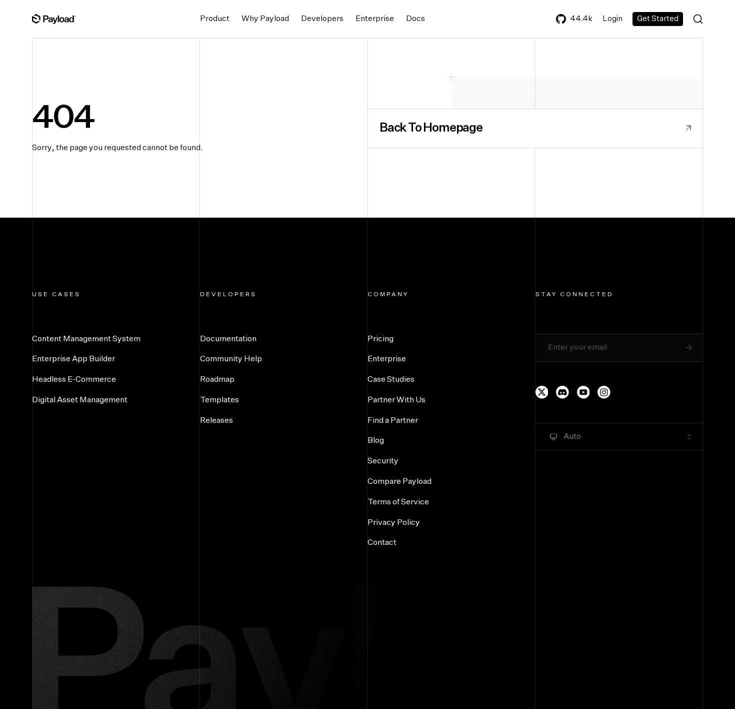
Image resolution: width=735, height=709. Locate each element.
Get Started (657, 19)
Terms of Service (398, 502)
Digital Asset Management (80, 400)
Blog (376, 441)
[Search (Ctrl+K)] (698, 19)
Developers (322, 19)
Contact (382, 543)
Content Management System (86, 339)
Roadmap (217, 380)
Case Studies (391, 380)
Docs (415, 19)
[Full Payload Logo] (54, 19)
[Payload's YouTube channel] (583, 392)
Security (383, 461)
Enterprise (375, 19)
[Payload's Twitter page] (542, 392)
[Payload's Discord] (562, 392)
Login (612, 19)
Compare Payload (400, 482)
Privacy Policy (394, 523)
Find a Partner (393, 421)
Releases (216, 421)
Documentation (228, 339)
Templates (219, 400)
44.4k (581, 19)
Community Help (231, 359)
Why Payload (265, 19)
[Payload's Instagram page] (604, 392)
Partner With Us (397, 400)
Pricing (381, 339)
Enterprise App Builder (73, 359)
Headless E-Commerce (74, 380)
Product (215, 19)
